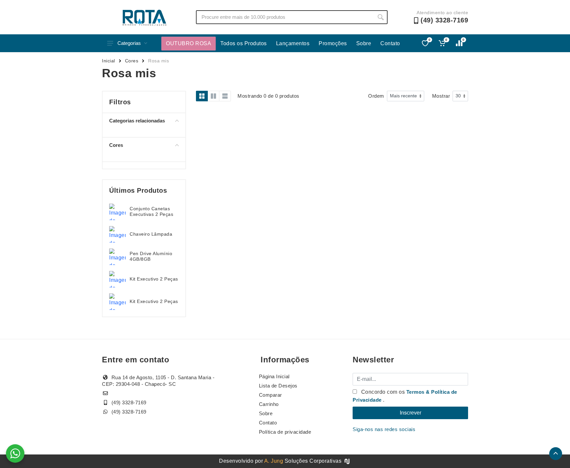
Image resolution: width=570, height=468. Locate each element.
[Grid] (202, 96)
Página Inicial (274, 376)
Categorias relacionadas (137, 120)
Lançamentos (293, 43)
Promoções (333, 43)
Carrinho (269, 404)
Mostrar (441, 96)
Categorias (129, 43)
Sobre (363, 43)
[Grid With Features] (213, 96)
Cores (132, 60)
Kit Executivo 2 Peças (154, 279)
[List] (225, 96)
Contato (390, 43)
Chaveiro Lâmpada (151, 234)
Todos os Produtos (243, 43)
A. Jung (273, 461)
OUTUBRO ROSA (188, 43)
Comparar (270, 395)
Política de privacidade (285, 432)
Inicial (108, 60)
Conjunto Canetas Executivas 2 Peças (151, 211)
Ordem (376, 96)
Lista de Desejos (278, 385)
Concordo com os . (405, 396)
